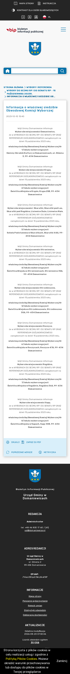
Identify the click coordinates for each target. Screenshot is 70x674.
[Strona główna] (7, 71)
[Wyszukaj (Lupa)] (62, 71)
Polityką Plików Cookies (21, 659)
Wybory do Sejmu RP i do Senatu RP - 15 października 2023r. (31, 92)
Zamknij (62, 661)
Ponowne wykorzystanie (35, 601)
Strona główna (13, 87)
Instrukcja (49, 3)
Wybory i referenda (39, 87)
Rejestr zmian (35, 605)
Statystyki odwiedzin (35, 610)
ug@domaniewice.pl (35, 530)
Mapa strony (26, 3)
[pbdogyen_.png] (35, 49)
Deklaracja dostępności (35, 615)
